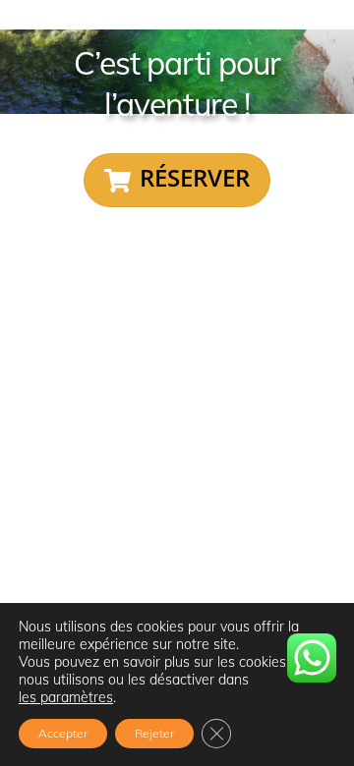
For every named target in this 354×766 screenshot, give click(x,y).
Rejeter (154, 733)
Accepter (63, 733)
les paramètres (66, 697)
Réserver (195, 177)
